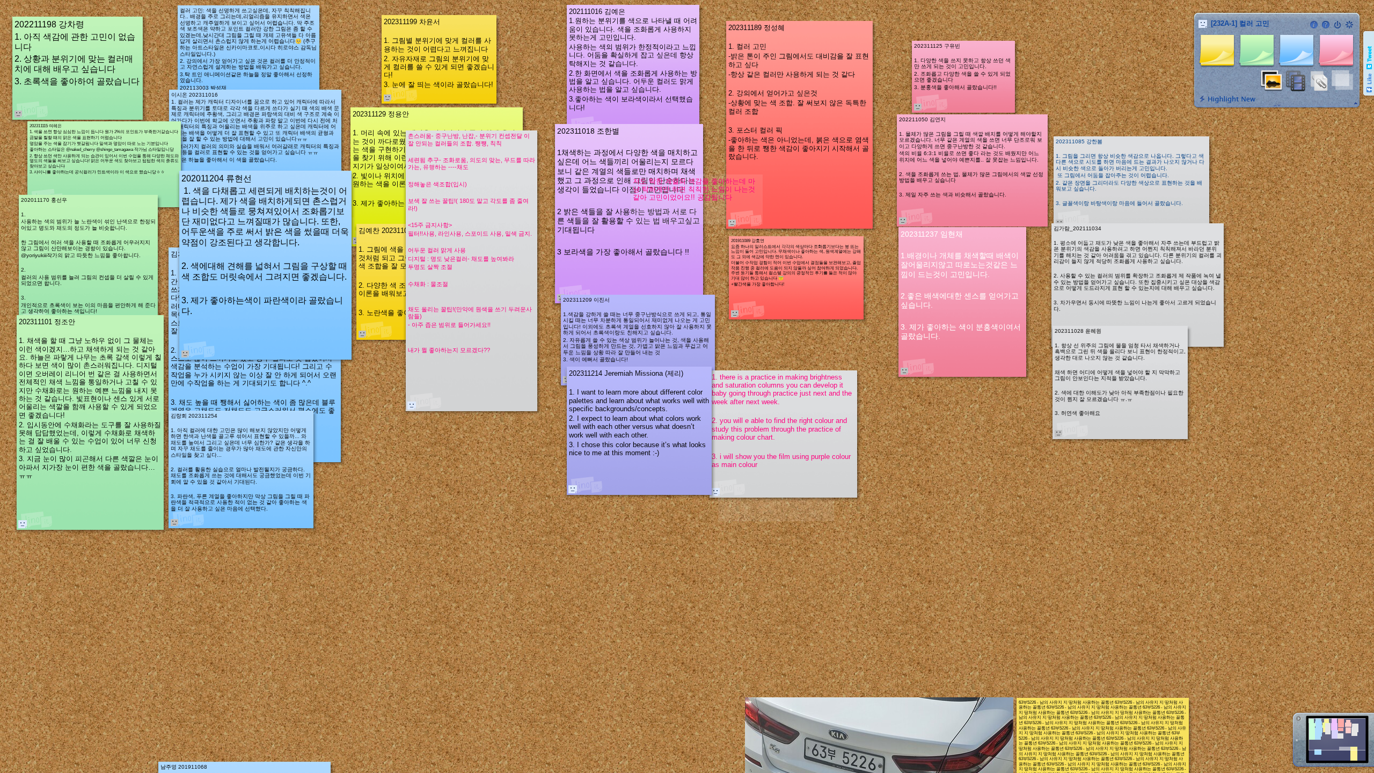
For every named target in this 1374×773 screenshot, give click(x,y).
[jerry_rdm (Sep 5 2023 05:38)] (572, 489)
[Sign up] (1349, 25)
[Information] (1314, 25)
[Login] (1337, 25)
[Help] (1326, 25)
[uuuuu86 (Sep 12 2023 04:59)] (411, 405)
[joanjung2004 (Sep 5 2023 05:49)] (22, 524)
